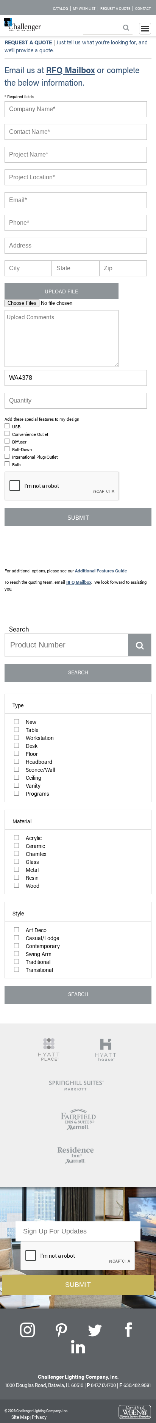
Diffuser (19, 441)
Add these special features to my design (42, 418)
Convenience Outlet (30, 434)
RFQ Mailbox (70, 69)
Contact (143, 8)
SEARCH (78, 672)
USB (16, 426)
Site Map (20, 1416)
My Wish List (84, 8)
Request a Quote (115, 8)
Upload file (61, 291)
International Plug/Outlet (35, 456)
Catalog (60, 8)
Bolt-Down (22, 449)
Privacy (39, 1416)
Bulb (16, 464)
